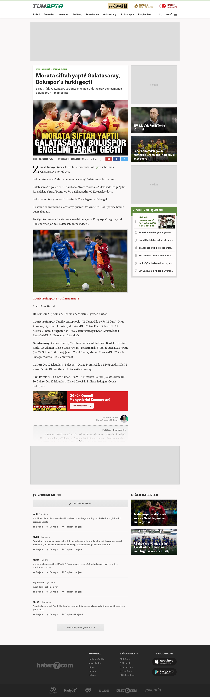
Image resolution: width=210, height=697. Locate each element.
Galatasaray (110, 14)
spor (97, 167)
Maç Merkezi (144, 14)
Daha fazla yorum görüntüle (79, 628)
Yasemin (152, 690)
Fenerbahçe (92, 14)
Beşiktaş (77, 14)
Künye (92, 666)
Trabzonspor (127, 14)
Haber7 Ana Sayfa (168, 6)
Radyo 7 (70, 690)
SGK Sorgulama (127, 674)
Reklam (92, 670)
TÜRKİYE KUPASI (60, 69)
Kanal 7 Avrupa (88, 690)
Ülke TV (104, 690)
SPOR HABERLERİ (43, 69)
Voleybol (63, 14)
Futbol (36, 14)
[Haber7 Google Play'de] (164, 672)
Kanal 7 (53, 690)
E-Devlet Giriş (126, 666)
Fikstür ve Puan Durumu (143, 6)
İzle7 (127, 690)
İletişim (92, 674)
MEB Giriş (125, 659)
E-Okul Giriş (126, 670)
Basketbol (49, 14)
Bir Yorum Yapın (82, 503)
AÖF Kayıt (125, 663)
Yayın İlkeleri (95, 663)
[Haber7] (55, 665)
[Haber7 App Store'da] (164, 661)
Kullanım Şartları (97, 659)
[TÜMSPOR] (48, 6)
